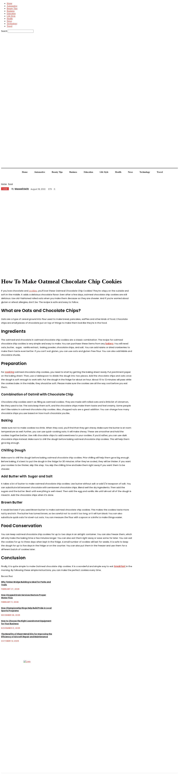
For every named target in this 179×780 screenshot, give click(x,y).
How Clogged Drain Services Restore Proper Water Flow (23, 596)
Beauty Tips (12, 8)
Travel (9, 26)
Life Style (11, 16)
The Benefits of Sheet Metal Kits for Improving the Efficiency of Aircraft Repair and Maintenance (26, 635)
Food (10, 184)
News (9, 21)
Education (11, 13)
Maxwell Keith (22, 189)
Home (9, 3)
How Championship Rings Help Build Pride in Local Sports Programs (26, 609)
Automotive (12, 6)
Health (10, 18)
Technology (12, 23)
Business (11, 11)
